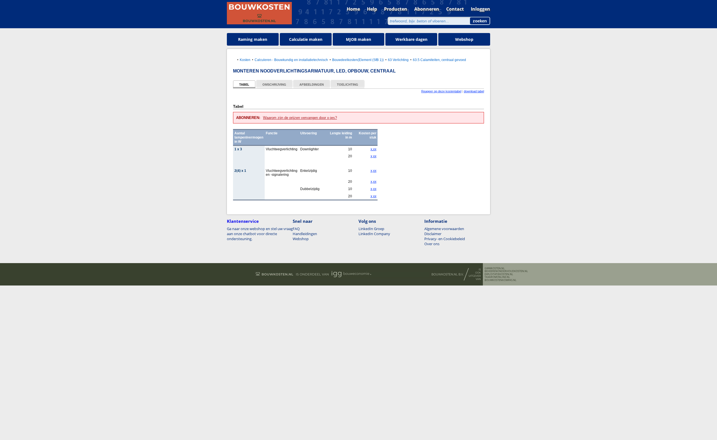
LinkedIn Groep (371, 228)
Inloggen (480, 9)
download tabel (474, 91)
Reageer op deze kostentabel (441, 91)
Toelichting (347, 84)
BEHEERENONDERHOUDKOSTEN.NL (506, 271)
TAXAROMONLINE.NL (497, 277)
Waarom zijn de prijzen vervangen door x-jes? (300, 118)
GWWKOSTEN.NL (495, 268)
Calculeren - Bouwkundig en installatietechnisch (291, 60)
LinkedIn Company (374, 233)
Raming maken (252, 39)
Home (353, 9)
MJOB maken (358, 39)
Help (372, 9)
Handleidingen (305, 233)
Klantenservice (243, 221)
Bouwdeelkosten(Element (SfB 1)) (358, 60)
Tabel (244, 84)
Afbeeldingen (311, 84)
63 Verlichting (398, 60)
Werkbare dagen (411, 39)
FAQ (296, 228)
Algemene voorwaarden (444, 228)
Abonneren (426, 9)
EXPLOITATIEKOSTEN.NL (499, 274)
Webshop (464, 39)
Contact (455, 9)
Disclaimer (432, 233)
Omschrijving (274, 84)
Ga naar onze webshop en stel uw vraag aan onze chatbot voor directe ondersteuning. (260, 233)
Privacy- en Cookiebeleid (444, 238)
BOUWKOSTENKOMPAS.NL (500, 280)
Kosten (245, 60)
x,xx (373, 149)
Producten (395, 9)
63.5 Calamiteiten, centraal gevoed (439, 60)
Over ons (431, 243)
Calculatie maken (305, 39)
